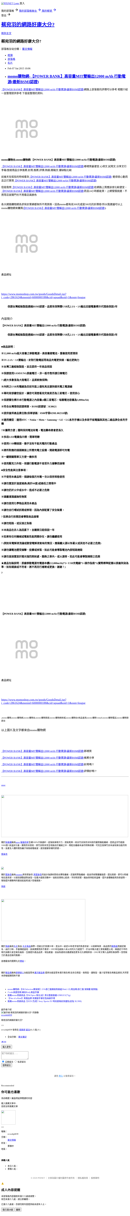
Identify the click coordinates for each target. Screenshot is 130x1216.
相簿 (10, 55)
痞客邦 (22, 1030)
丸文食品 (27, 946)
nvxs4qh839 (6, 1015)
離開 (18, 1210)
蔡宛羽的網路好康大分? (28, 24)
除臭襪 (8, 842)
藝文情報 (27, 49)
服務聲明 (95, 1178)
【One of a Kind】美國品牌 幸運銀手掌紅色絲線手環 (31, 998)
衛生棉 (8, 972)
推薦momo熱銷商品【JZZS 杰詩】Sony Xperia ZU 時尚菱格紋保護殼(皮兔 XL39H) (44, 1001)
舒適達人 (20, 972)
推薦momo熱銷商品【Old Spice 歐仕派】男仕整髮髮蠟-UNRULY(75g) (39, 995)
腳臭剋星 (24, 842)
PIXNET (41, 1178)
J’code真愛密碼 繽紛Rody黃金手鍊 (23, 992)
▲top (3, 1041)
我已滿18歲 (8, 1210)
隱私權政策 (83, 1178)
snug (3, 785)
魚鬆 (3, 886)
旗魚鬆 (114, 946)
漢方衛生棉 (39, 972)
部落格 (11, 59)
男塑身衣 (37, 874)
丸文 (16, 946)
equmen (19, 874)
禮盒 (22, 961)
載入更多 (7, 1047)
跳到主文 (6, 33)
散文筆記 (22, 1037)
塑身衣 (4, 854)
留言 (28, 1030)
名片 (10, 63)
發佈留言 (7, 1065)
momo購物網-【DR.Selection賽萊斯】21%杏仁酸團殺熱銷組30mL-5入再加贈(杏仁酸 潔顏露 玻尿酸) (53, 989)
